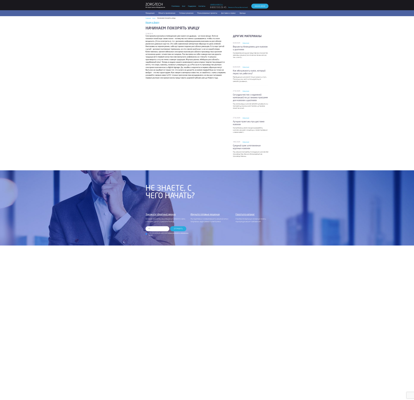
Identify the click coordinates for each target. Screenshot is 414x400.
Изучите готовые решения (205, 214)
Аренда (242, 13)
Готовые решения (186, 13)
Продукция (150, 13)
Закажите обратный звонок (161, 214)
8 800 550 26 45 (218, 7)
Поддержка (192, 6)
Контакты (201, 6)
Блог (183, 6)
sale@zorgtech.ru (216, 4)
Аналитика (246, 43)
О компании (176, 6)
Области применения (166, 13)
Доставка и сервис (228, 13)
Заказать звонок (260, 6)
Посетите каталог (245, 214)
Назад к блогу (152, 22)
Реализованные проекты (207, 13)
